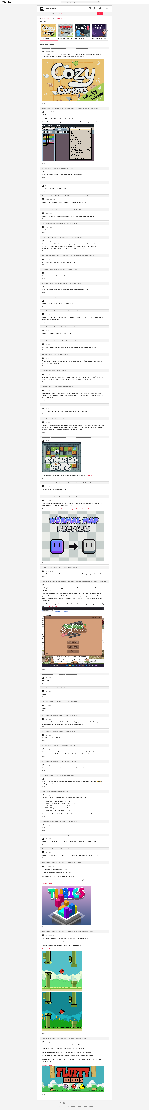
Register (144, 2)
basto (71, 195)
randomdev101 (60, 418)
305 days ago (48, 241)
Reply (43, 103)
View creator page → (66, 13)
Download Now (47, 949)
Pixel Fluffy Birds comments (48, 821)
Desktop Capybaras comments (49, 237)
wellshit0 (61, 687)
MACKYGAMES (75, 835)
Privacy (85, 1106)
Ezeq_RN (73, 209)
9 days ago (47, 51)
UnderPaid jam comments (47, 269)
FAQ (74, 1103)
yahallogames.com (47, 18)
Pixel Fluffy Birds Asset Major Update (84, 931)
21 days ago (48, 111)
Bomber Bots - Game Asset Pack (83, 437)
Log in (137, 2)
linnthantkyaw (62, 223)
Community (55, 2)
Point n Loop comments (47, 354)
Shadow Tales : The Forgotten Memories (104, 38)
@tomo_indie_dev (59, 18)
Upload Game (37, 2)
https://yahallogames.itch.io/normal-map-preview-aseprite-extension (69, 509)
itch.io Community (46, 48)
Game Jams (27, 2)
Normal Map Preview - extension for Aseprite (86, 496)
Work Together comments (48, 223)
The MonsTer (62, 269)
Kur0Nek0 (61, 340)
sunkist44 (72, 108)
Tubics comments (46, 791)
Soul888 (61, 326)
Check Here (88, 475)
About (69, 1103)
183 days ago (48, 199)
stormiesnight (62, 674)
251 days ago (48, 213)
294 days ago (48, 227)
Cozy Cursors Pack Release (82, 48)
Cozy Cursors (45, 38)
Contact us (86, 1103)
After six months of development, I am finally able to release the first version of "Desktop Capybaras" (98, 581)
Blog (79, 1103)
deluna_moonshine (65, 237)
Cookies (91, 1106)
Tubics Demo (83, 835)
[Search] (98, 2)
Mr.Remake (73, 482)
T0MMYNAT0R (70, 255)
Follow (100, 13)
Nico (60, 386)
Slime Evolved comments (47, 168)
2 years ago (48, 677)
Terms (79, 1106)
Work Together (79, 38)
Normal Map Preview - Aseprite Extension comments (54, 209)
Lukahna (57, 791)
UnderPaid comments (47, 370)
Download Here (53, 606)
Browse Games (18, 2)
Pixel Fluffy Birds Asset (81, 1038)
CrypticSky (61, 761)
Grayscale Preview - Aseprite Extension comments (53, 108)
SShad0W (61, 405)
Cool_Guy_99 (61, 701)
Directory (73, 1106)
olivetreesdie (61, 715)
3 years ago (48, 795)
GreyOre (61, 297)
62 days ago (48, 172)
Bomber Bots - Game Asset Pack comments (51, 255)
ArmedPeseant (62, 310)
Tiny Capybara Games (64, 283)
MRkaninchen (62, 745)
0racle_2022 (61, 775)
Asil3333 (61, 168)
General (53, 48)
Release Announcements (60, 48)
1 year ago (47, 259)
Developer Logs (46, 2)
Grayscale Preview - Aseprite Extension (70, 38)
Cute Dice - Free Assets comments (49, 567)
